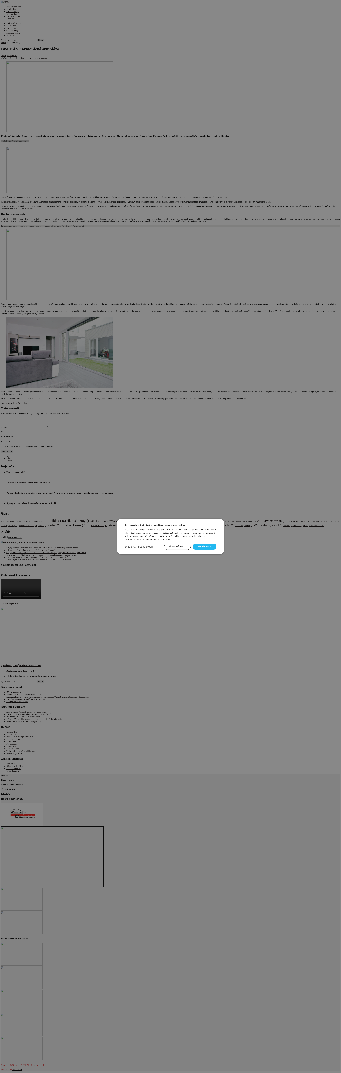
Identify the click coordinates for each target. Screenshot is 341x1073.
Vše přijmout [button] (204, 546)
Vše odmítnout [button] (177, 546)
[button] (139, 547)
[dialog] (170, 536)
